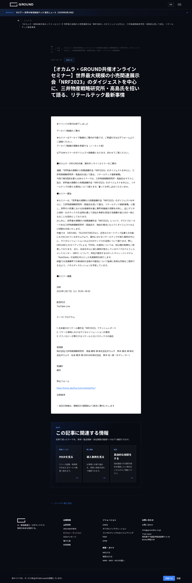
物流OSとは (107, 556)
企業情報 (67, 525)
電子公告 (67, 541)
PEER (105, 537)
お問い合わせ (147, 525)
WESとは (106, 552)
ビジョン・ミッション (72, 533)
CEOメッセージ (69, 537)
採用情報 (67, 545)
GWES (105, 525)
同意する (169, 578)
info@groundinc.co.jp (151, 530)
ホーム (52, 49)
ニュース (28, 20)
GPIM (105, 541)
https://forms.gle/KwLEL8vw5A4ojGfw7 (76, 388)
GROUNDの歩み (69, 529)
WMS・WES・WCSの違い (114, 560)
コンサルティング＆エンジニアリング (118, 533)
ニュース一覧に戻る (63, 503)
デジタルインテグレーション (114, 529)
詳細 (178, 578)
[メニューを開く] (179, 4)
